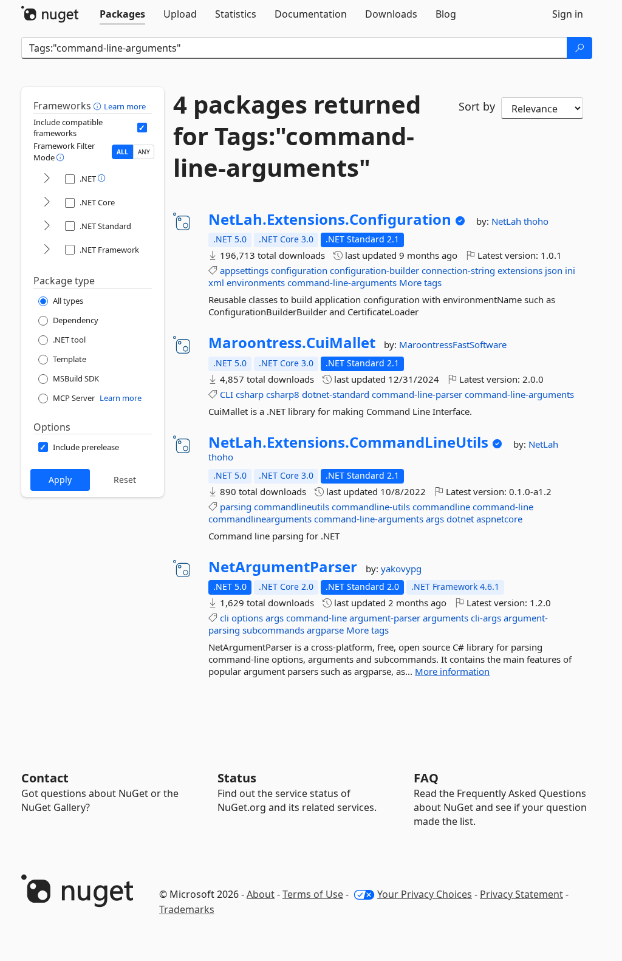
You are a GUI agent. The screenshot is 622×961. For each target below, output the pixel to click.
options (247, 618)
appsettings (244, 270)
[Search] (579, 48)
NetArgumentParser (282, 566)
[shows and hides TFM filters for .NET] (46, 179)
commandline (441, 507)
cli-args (486, 618)
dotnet (460, 519)
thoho (536, 221)
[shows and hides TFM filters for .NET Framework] (46, 250)
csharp (250, 394)
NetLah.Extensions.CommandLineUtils (348, 442)
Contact (45, 778)
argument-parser (384, 618)
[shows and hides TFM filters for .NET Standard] (46, 226)
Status (236, 778)
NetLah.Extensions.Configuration (329, 219)
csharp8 (282, 394)
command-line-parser (417, 394)
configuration (299, 270)
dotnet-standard (335, 394)
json (553, 270)
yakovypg (401, 569)
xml (216, 282)
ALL (122, 152)
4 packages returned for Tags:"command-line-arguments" (297, 136)
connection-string (458, 270)
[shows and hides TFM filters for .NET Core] (46, 202)
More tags (420, 282)
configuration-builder (374, 270)
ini (570, 270)
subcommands (273, 630)
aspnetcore (499, 519)
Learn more (125, 106)
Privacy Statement (521, 894)
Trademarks (186, 909)
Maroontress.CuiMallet (291, 342)
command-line (503, 507)
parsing (235, 507)
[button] (99, 105)
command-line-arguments (342, 282)
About (261, 894)
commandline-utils (371, 507)
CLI (226, 394)
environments (256, 282)
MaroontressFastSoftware (453, 344)
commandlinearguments (260, 519)
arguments (445, 618)
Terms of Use (312, 894)
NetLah (507, 221)
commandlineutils (291, 507)
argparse (325, 630)
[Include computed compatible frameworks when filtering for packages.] (142, 127)
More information (452, 671)
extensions (519, 270)
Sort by (477, 106)
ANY (144, 152)
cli (224, 618)
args (435, 519)
